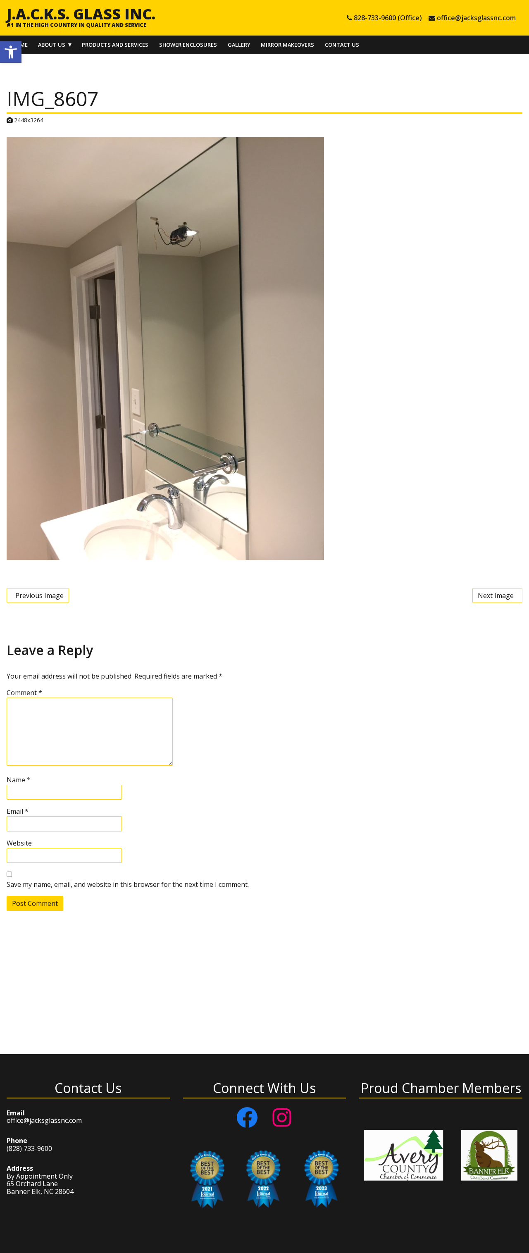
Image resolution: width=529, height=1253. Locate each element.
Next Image (496, 595)
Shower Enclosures (188, 44)
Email (18, 811)
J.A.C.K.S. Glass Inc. (81, 14)
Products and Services (115, 44)
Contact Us (342, 44)
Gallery (239, 44)
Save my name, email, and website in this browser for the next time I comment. (128, 884)
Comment (24, 692)
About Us (51, 44)
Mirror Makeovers (287, 44)
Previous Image (39, 595)
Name (19, 779)
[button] (10, 52)
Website (19, 843)
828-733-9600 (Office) (388, 17)
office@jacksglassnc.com (476, 17)
